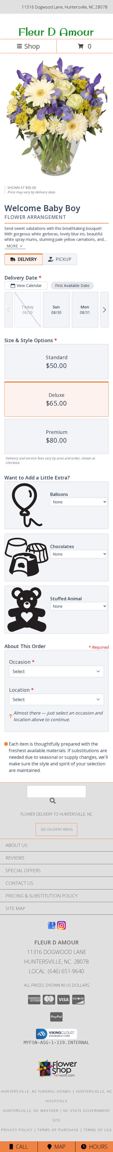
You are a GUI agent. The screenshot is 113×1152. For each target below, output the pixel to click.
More (12, 246)
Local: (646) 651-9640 (56, 971)
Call (20, 1146)
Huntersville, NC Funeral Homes (36, 1091)
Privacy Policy (17, 1129)
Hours (97, 1146)
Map (59, 1146)
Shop (32, 46)
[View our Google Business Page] (51, 928)
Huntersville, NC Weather (31, 1110)
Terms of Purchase (58, 1129)
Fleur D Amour (56, 31)
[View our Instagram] (61, 928)
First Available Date (72, 285)
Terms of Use (97, 1129)
